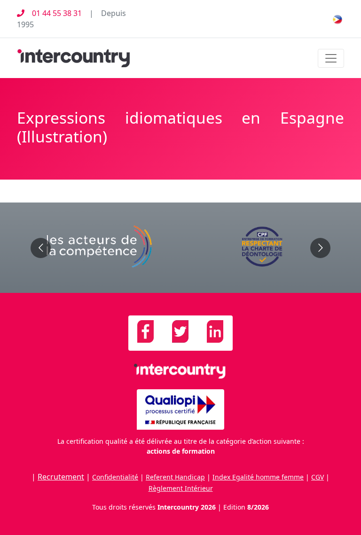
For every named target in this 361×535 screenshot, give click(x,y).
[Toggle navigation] (331, 58)
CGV (317, 476)
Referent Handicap (175, 476)
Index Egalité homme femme (258, 476)
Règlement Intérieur (181, 488)
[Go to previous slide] (41, 248)
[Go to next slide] (320, 248)
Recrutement (61, 477)
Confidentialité (115, 476)
